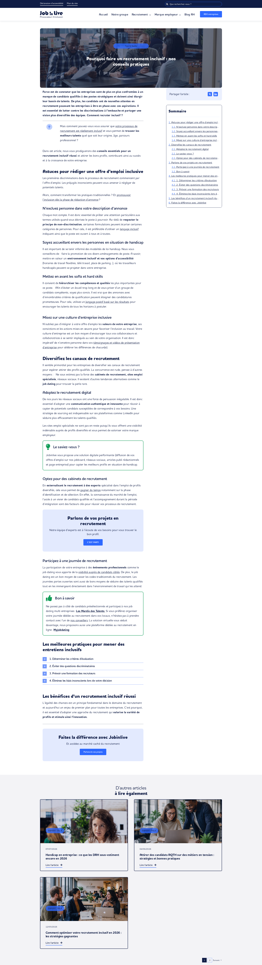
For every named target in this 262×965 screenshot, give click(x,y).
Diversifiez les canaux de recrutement (191, 144)
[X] (210, 94)
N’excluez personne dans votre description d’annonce (198, 126)
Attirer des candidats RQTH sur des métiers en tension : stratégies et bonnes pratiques (177, 857)
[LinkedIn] (215, 94)
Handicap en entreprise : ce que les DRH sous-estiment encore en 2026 (82, 857)
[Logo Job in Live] (51, 12)
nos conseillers (79, 620)
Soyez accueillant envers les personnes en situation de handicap (198, 131)
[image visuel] (178, 821)
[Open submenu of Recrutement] (149, 15)
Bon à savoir (183, 171)
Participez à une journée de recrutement (197, 166)
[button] (93, 659)
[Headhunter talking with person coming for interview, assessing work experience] (84, 821)
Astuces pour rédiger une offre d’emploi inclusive (195, 122)
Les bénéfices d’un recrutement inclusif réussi (195, 198)
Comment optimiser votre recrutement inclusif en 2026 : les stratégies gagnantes (83, 934)
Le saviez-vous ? (185, 153)
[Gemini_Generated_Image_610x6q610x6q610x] (84, 899)
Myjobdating (61, 630)
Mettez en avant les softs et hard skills (196, 135)
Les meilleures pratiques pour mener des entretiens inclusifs (195, 175)
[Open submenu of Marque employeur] (179, 15)
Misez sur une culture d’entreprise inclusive (198, 140)
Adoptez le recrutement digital (192, 149)
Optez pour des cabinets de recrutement (198, 157)
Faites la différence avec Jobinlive (188, 202)
